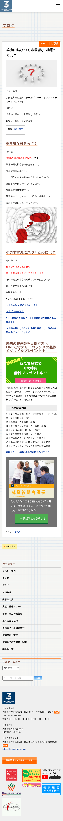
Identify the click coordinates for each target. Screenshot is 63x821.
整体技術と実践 (10, 635)
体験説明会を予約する (33, 518)
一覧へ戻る (10, 546)
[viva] (11, 799)
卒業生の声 (7, 649)
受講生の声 (7, 599)
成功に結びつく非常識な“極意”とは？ (30, 52)
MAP (57, 712)
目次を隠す (18, 129)
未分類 (5, 578)
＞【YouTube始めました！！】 (22, 305)
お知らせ (6, 592)
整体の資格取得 (10, 620)
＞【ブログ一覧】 (15, 311)
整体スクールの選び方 (13, 628)
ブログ (17, 532)
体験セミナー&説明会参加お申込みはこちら (28, 452)
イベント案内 (9, 571)
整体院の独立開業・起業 (14, 642)
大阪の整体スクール (12, 606)
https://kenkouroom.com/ (14, 749)
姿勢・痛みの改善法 (12, 613)
